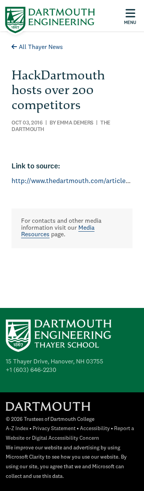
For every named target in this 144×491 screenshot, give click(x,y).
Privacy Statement (54, 428)
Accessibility (95, 428)
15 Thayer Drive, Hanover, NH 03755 (54, 362)
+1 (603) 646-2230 (31, 370)
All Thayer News (41, 47)
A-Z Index (17, 428)
